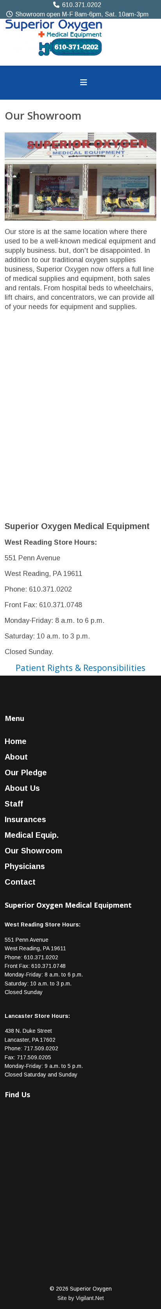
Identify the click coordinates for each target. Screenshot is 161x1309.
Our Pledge (26, 772)
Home (16, 741)
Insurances (25, 819)
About (16, 757)
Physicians (25, 866)
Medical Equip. (32, 835)
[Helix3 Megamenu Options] (83, 83)
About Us (22, 788)
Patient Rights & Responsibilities (80, 667)
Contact (20, 882)
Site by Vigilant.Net (80, 1298)
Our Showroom (33, 850)
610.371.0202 (81, 4)
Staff (14, 803)
